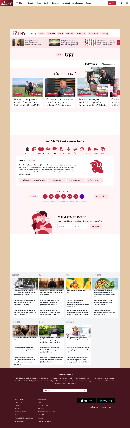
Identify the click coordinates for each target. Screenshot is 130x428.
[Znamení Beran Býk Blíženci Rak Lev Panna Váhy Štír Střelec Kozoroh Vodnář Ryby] (64, 226)
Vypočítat (95, 226)
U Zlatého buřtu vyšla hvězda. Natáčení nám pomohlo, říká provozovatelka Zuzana (49, 302)
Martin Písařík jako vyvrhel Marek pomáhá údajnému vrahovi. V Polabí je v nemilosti (92, 103)
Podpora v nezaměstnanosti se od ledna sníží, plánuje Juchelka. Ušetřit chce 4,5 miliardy (24, 302)
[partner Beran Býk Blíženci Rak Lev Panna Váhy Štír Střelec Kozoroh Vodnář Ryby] (80, 226)
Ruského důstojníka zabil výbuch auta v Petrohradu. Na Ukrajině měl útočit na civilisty (25, 312)
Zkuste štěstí (101, 196)
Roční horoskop (94, 180)
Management (42, 399)
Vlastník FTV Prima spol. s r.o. (24, 418)
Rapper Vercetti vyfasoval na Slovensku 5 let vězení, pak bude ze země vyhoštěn (51, 350)
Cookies (17, 415)
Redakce (40, 418)
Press (39, 402)
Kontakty (41, 408)
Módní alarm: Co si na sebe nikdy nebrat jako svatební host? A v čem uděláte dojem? (106, 43)
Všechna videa (108, 64)
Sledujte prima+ (77, 3)
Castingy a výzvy (43, 405)
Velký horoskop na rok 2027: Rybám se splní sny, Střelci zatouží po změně (69, 43)
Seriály (46, 3)
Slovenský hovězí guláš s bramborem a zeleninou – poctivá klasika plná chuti (104, 312)
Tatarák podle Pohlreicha (55, 381)
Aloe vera (67, 381)
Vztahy (39, 3)
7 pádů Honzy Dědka (21, 381)
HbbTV (17, 408)
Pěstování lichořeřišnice (79, 381)
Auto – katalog (109, 378)
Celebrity (31, 3)
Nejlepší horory (44, 378)
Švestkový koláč (71, 383)
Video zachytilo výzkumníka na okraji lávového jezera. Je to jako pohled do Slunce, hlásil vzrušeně (77, 312)
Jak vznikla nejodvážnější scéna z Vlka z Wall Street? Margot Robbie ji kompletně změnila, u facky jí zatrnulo (25, 361)
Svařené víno (41, 381)
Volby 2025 (32, 381)
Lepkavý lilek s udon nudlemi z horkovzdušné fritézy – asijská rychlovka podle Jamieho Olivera (104, 293)
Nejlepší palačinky (59, 383)
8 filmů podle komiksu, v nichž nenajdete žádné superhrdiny (23, 349)
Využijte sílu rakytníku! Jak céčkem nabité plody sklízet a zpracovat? (78, 349)
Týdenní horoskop (57, 180)
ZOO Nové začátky (97, 378)
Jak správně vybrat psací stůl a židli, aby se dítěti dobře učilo (77, 339)
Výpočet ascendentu (95, 381)
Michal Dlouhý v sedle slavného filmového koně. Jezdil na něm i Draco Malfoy (27, 102)
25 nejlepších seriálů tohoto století (25, 338)
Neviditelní (66, 3)
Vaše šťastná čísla (63, 191)
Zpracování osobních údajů (46, 412)
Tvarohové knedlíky (109, 381)
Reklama (17, 405)
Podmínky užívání (20, 412)
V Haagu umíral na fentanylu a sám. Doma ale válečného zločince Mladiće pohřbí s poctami (25, 293)
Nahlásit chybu (19, 421)
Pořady (88, 3)
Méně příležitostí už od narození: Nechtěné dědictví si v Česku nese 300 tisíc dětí (34, 43)
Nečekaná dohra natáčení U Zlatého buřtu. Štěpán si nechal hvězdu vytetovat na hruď (50, 312)
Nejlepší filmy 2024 (32, 378)
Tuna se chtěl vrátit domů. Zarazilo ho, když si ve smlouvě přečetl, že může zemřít (60, 103)
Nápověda (41, 415)
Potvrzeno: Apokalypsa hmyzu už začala (77, 291)
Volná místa (18, 402)
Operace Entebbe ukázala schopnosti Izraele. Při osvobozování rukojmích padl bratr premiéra (78, 303)
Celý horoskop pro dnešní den (33, 180)
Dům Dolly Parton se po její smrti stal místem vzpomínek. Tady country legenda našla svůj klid (77, 360)
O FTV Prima (19, 399)
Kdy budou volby (84, 378)
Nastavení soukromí (44, 421)
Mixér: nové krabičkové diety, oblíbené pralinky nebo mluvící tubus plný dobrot (103, 302)
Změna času (63, 378)
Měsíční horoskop (76, 180)
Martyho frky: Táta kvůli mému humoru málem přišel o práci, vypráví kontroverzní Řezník (50, 340)
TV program (54, 378)
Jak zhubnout (20, 378)
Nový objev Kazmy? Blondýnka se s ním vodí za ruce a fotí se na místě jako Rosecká (51, 360)
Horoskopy (55, 3)
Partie (70, 378)
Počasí (76, 378)
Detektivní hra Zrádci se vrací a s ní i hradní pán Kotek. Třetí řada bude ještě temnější (51, 293)
